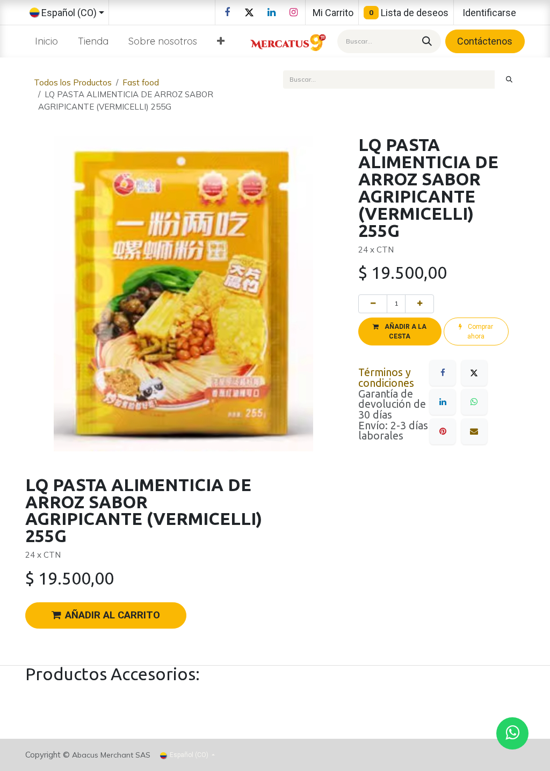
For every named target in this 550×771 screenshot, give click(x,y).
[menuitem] (46, 41)
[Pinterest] (442, 431)
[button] (400, 331)
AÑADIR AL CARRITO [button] (112, 615)
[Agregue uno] (419, 303)
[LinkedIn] (271, 12)
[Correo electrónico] (474, 431)
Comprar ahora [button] (479, 331)
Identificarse (489, 12)
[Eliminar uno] (372, 303)
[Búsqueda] (425, 41)
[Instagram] (293, 12)
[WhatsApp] (474, 402)
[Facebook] (227, 12)
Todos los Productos (73, 82)
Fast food (140, 82)
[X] (249, 12)
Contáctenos (484, 41)
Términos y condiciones (386, 377)
